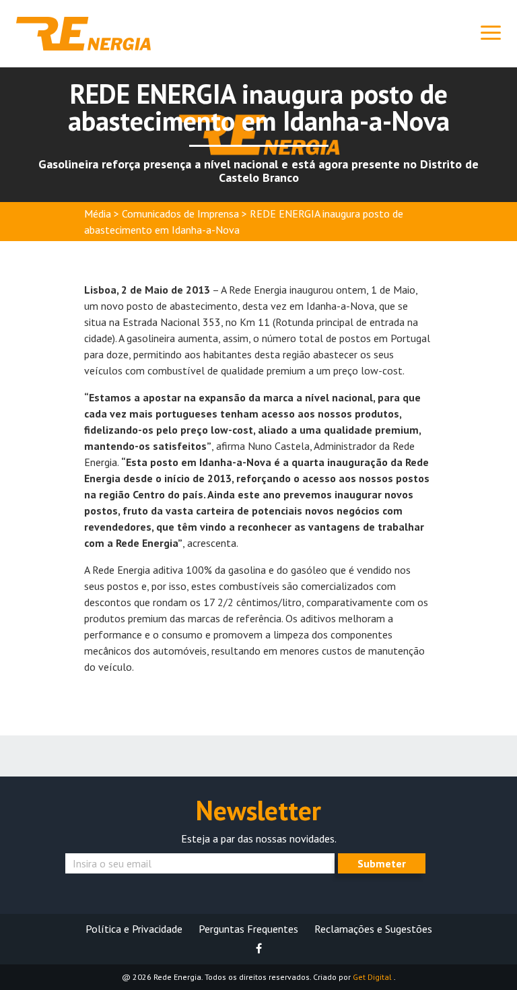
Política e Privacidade (133, 928)
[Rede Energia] (83, 32)
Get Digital (373, 977)
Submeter (381, 863)
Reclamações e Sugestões (373, 928)
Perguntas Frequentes (248, 928)
